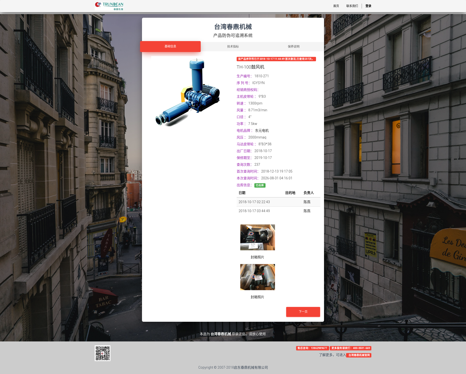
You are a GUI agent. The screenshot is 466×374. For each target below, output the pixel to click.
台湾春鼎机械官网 (359, 355)
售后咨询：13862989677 (313, 348)
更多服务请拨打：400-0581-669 (351, 348)
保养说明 (294, 46)
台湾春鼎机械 (221, 334)
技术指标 (233, 46)
